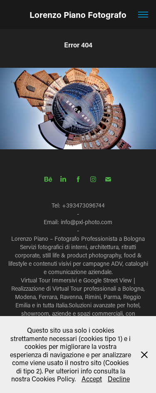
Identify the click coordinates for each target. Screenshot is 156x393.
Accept (92, 378)
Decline (119, 378)
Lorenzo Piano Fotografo (78, 14)
